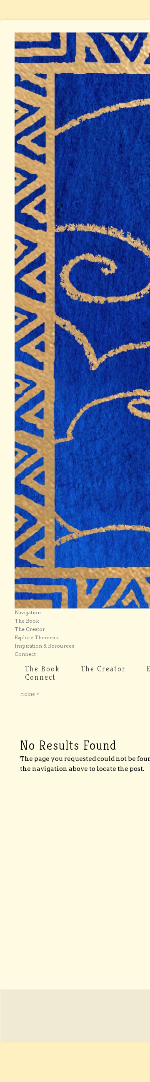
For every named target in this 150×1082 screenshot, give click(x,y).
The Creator (30, 629)
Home (27, 694)
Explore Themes (37, 637)
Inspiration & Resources (44, 646)
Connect (25, 654)
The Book (27, 621)
